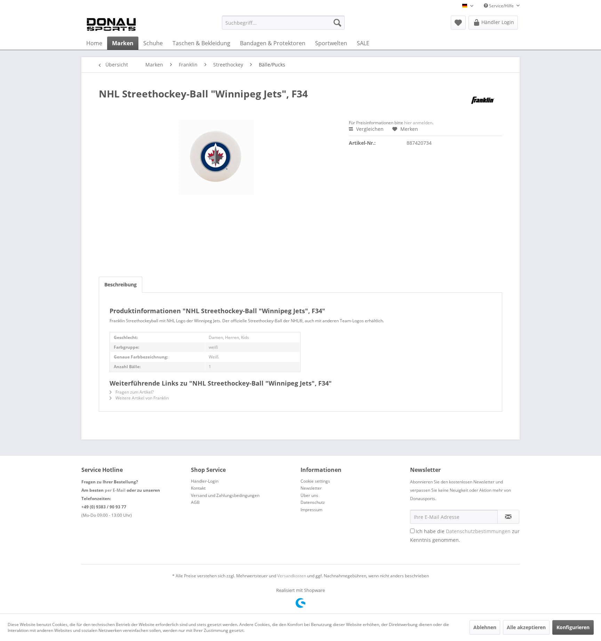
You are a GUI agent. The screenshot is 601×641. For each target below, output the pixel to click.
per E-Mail (115, 490)
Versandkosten (291, 576)
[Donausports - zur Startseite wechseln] (111, 24)
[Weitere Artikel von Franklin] (483, 100)
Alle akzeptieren (526, 627)
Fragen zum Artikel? (134, 392)
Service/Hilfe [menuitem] (501, 6)
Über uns (309, 495)
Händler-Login (204, 481)
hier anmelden (418, 123)
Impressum (311, 510)
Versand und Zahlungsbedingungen (225, 495)
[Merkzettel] (458, 23)
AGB (195, 502)
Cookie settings (315, 481)
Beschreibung (120, 284)
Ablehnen (484, 627)
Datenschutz (312, 502)
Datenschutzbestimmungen (478, 531)
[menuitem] (283, 23)
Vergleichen (369, 129)
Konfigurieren (573, 627)
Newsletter (311, 488)
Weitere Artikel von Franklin (141, 398)
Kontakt (198, 488)
